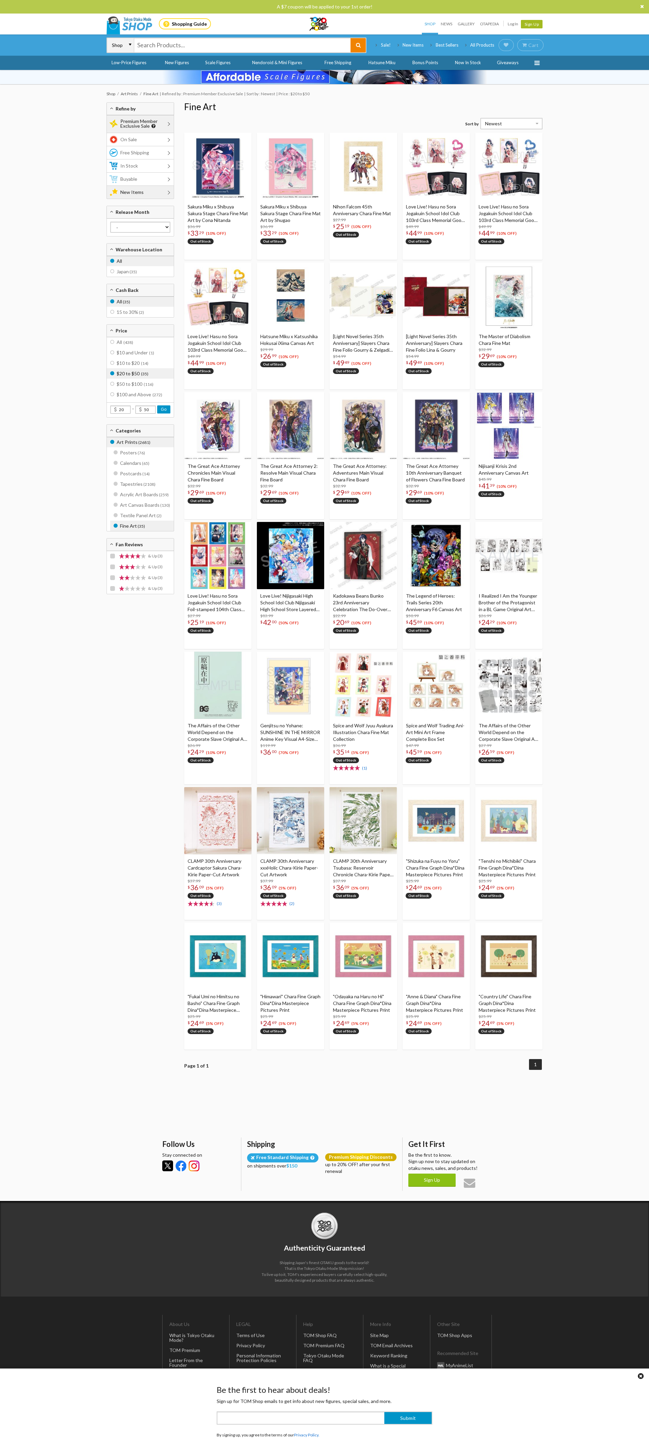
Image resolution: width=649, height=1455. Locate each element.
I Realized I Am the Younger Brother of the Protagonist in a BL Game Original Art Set (508, 603)
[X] (167, 1165)
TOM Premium (184, 1350)
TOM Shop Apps (454, 1335)
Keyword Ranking (388, 1355)
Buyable (128, 179)
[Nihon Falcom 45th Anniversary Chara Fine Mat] (363, 166)
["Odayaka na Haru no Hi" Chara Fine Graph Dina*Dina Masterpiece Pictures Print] (363, 956)
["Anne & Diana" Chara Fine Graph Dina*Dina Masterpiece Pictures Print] (436, 956)
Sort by (472, 123)
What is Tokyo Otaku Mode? (191, 1337)
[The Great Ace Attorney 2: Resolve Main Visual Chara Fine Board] (290, 425)
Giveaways (508, 62)
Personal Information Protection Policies (258, 1358)
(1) (364, 768)
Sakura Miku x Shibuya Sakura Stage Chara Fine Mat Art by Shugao (290, 213)
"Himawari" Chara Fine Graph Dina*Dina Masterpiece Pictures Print (290, 1003)
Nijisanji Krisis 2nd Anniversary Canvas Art (504, 469)
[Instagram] (194, 1165)
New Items (413, 45)
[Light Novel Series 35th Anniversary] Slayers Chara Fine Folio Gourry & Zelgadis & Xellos (362, 343)
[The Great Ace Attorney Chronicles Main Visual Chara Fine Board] (217, 425)
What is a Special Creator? (388, 1368)
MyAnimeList (459, 1365)
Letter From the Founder (186, 1362)
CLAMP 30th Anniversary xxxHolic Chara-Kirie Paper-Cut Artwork (289, 867)
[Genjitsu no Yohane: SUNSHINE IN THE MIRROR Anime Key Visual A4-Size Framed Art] (290, 685)
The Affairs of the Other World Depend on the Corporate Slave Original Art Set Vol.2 (217, 733)
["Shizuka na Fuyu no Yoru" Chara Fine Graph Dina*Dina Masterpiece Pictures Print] (436, 820)
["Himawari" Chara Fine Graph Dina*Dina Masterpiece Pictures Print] (290, 956)
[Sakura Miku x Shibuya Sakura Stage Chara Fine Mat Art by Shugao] (290, 166)
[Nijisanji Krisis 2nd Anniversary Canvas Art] (509, 425)
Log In (513, 23)
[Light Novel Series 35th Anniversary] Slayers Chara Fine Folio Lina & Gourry (434, 343)
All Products (482, 45)
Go (164, 409)
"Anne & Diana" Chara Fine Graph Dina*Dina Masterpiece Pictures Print (434, 1003)
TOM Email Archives (391, 1345)
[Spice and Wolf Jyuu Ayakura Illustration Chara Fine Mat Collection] (363, 685)
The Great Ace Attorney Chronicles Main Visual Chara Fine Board (214, 472)
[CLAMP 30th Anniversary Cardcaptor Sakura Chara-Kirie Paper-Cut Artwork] (217, 820)
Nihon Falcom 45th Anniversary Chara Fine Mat (362, 210)
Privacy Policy (250, 1345)
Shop (430, 23)
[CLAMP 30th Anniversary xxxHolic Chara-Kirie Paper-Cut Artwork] (290, 820)
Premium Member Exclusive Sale (139, 123)
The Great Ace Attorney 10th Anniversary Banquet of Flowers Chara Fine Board (435, 472)
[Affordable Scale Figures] (324, 77)
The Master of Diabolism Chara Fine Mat (504, 339)
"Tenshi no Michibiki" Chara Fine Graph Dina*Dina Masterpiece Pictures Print (507, 867)
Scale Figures (218, 62)
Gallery (466, 23)
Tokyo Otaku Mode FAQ (323, 1358)
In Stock (129, 166)
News (446, 23)
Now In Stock (468, 62)
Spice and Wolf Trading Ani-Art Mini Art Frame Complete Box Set (435, 732)
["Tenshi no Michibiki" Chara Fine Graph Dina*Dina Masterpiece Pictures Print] (509, 820)
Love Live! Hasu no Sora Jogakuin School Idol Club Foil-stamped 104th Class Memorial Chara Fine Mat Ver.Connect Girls (214, 603)
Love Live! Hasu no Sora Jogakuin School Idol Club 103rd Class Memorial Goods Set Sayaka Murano (509, 214)
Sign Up (532, 24)
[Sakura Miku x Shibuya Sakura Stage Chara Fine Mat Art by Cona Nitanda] (217, 166)
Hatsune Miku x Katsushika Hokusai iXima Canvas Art (289, 339)
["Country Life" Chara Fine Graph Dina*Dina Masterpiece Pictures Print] (509, 956)
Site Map (379, 1335)
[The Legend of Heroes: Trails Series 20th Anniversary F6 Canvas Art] (436, 555)
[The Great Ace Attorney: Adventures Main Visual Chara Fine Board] (363, 425)
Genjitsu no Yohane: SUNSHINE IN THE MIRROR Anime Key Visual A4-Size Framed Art (290, 733)
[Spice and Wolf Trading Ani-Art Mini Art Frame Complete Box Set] (436, 685)
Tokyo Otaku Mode (319, 24)
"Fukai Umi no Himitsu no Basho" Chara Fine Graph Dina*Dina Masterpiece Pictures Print (214, 1003)
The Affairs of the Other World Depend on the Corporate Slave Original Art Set (508, 733)
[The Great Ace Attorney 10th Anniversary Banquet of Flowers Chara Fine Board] (436, 425)
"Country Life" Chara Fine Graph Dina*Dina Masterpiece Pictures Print (507, 1003)
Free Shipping (337, 62)
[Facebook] (180, 1165)
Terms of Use (250, 1335)
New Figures (177, 62)
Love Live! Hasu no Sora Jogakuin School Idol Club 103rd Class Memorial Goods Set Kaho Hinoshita (218, 343)
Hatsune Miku (381, 62)
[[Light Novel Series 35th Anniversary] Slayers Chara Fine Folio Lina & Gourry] (436, 296)
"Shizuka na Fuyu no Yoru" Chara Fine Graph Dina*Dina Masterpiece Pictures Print (435, 867)
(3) (219, 903)
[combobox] (242, 45)
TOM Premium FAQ (323, 1345)
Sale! (386, 45)
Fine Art (200, 106)
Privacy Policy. (306, 1434)
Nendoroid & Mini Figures (277, 62)
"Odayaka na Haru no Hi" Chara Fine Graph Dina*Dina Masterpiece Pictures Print (362, 1003)
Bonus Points (425, 62)
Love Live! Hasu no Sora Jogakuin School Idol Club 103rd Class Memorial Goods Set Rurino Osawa (436, 214)
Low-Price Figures (129, 62)
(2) (291, 903)
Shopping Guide (189, 24)
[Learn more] (152, 126)
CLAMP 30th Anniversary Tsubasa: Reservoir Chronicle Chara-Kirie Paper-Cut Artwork (363, 868)
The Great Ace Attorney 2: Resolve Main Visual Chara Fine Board (289, 472)
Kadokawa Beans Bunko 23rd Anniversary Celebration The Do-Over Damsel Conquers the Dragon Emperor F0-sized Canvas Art (360, 603)
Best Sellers (447, 45)
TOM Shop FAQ (320, 1335)
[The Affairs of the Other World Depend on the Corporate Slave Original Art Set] (509, 685)
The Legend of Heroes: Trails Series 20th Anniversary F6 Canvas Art (434, 602)
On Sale (128, 139)
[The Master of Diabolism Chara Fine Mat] (509, 296)
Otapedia (489, 23)
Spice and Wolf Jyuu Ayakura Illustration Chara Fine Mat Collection (363, 732)
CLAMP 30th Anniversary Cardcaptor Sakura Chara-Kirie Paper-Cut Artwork (215, 867)
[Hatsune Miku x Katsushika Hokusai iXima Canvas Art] (290, 296)
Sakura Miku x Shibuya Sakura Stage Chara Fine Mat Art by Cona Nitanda (218, 213)
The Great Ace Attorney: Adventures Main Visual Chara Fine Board (360, 472)
